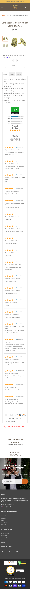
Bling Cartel (11, 578)
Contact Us (4, 522)
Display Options (15, 418)
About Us (3, 516)
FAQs (2, 520)
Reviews (3, 524)
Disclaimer (4, 535)
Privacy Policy (5, 533)
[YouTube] (17, 551)
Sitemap (3, 542)
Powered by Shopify (20, 578)
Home (3, 15)
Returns (19, 74)
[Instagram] (13, 551)
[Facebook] (5, 551)
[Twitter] (2, 551)
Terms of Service (5, 537)
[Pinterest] (9, 551)
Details (5, 74)
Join (25, 481)
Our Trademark (5, 540)
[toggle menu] (1, 7)
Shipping (12, 74)
